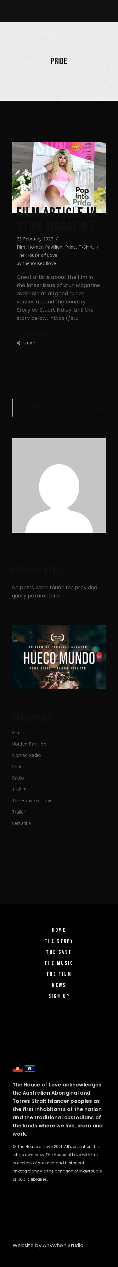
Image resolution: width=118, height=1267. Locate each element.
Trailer (18, 812)
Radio (18, 778)
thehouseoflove (39, 263)
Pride (70, 247)
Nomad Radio (26, 755)
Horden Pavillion (45, 247)
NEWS (59, 985)
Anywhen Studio (63, 1245)
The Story (59, 941)
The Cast (59, 952)
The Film (59, 974)
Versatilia (21, 823)
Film (21, 247)
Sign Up (59, 996)
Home (59, 930)
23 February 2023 (35, 239)
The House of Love (37, 255)
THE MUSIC (59, 963)
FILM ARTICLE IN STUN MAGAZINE (57, 219)
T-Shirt (86, 247)
